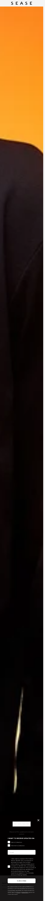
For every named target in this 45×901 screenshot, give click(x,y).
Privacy (19, 892)
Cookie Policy (25, 892)
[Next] (41, 443)
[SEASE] (21, 3)
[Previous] (1, 443)
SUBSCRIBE (21, 881)
